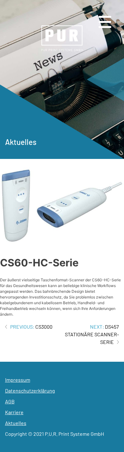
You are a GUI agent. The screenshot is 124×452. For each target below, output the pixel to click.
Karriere (14, 412)
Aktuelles (15, 423)
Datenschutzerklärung (30, 390)
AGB (10, 401)
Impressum (17, 380)
